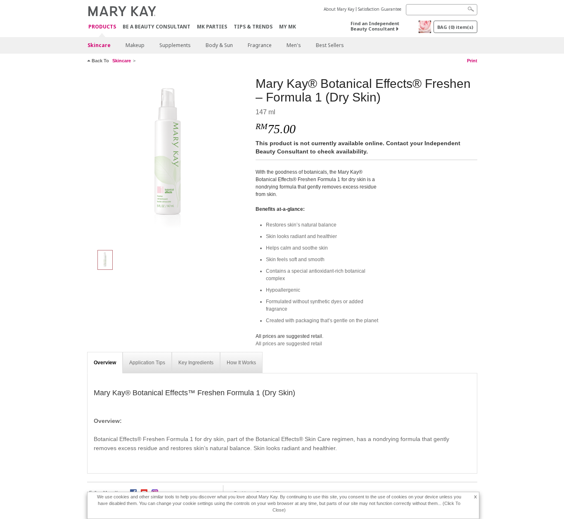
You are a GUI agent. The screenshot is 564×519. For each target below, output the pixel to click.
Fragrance (260, 45)
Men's (294, 45)
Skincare (99, 45)
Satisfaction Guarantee (379, 9)
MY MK (287, 26)
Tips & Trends (253, 26)
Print (472, 60)
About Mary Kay (339, 9)
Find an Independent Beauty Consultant (375, 26)
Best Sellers (330, 45)
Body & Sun (219, 45)
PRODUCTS (102, 27)
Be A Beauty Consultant (156, 26)
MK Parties (212, 26)
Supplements (175, 45)
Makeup (135, 45)
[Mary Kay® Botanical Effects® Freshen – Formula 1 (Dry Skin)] (168, 159)
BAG (455, 27)
